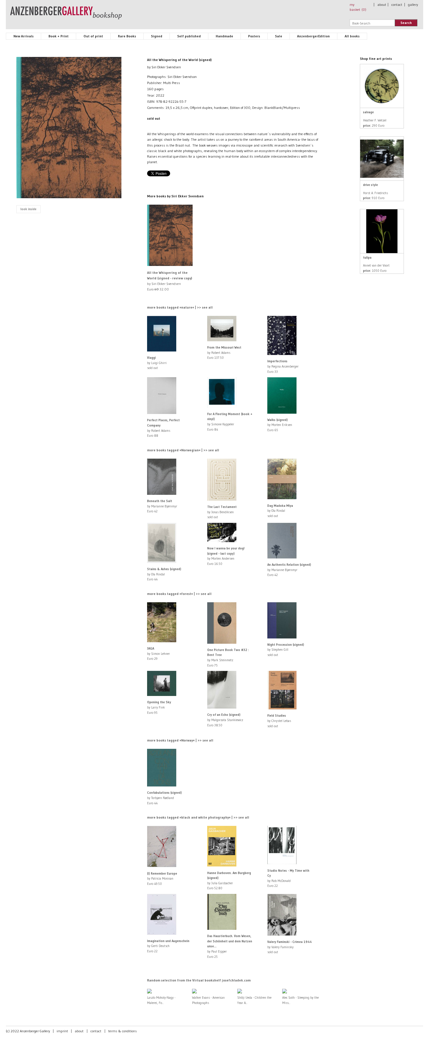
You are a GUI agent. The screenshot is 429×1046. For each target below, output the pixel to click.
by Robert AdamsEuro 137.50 (224, 352)
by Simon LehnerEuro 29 (158, 653)
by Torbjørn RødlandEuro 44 (164, 798)
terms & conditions (122, 1031)
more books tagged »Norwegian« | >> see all (183, 450)
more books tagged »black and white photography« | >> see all (198, 817)
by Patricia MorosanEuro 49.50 (162, 878)
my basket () (358, 7)
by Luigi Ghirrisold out (157, 363)
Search (406, 22)
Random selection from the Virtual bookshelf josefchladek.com (199, 980)
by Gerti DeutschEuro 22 (168, 946)
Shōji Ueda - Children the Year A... (254, 1000)
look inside (28, 209)
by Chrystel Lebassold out (279, 720)
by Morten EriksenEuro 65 (279, 425)
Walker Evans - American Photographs (208, 1000)
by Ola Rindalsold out (280, 511)
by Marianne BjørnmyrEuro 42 (162, 506)
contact (396, 4)
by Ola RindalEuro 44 (164, 574)
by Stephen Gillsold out (285, 650)
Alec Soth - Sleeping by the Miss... (300, 1000)
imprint (62, 1031)
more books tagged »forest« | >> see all (179, 593)
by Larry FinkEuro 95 (159, 707)
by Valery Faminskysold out (289, 947)
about (381, 4)
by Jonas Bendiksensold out (222, 512)
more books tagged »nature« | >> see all (180, 307)
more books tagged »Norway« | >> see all (180, 740)
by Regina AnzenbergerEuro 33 (283, 366)
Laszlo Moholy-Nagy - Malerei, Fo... (161, 1000)
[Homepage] (66, 15)
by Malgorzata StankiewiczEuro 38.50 (225, 720)
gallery (413, 4)
